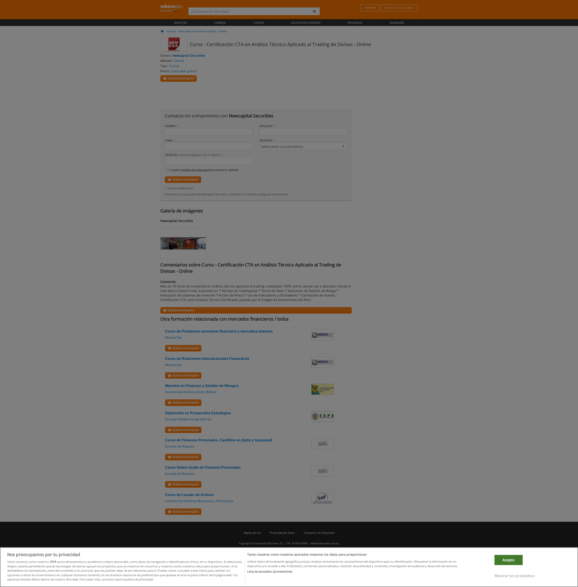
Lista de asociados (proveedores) (269, 571)
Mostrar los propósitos (514, 575)
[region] (289, 567)
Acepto (509, 559)
